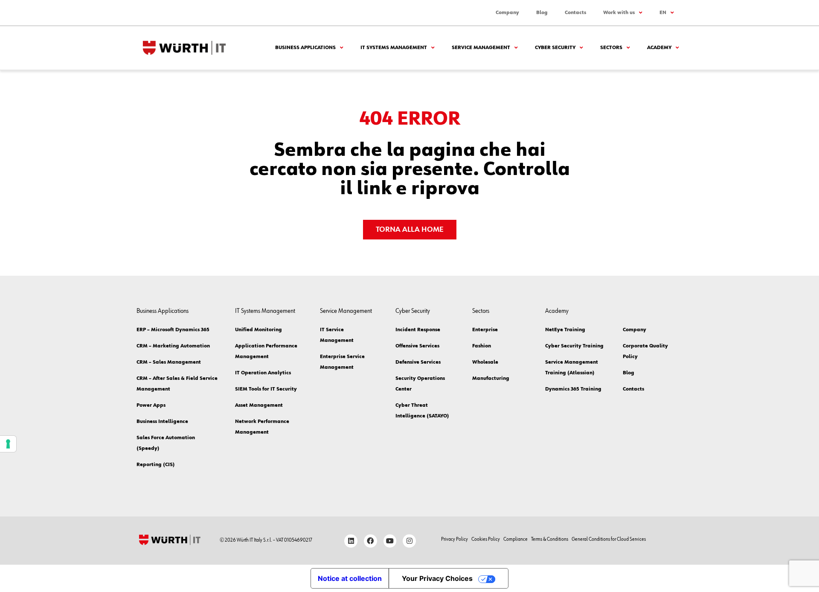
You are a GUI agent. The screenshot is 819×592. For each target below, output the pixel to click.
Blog (542, 12)
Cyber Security (555, 47)
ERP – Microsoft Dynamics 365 (172, 329)
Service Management (481, 47)
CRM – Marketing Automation (173, 346)
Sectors (611, 47)
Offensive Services (417, 346)
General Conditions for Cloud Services (609, 539)
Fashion (481, 346)
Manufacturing (490, 378)
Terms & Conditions (549, 539)
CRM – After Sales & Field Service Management (177, 384)
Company (507, 12)
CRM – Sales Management (168, 362)
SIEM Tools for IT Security (266, 389)
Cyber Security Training (574, 346)
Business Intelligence (162, 421)
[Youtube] (390, 541)
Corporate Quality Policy (645, 351)
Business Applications (305, 47)
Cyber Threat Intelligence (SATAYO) (422, 411)
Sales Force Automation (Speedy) (165, 443)
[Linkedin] (350, 541)
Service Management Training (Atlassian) (571, 368)
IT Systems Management (393, 47)
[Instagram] (409, 541)
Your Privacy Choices (437, 578)
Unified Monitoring (258, 329)
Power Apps (151, 405)
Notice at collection (350, 578)
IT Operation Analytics (263, 373)
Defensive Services (418, 362)
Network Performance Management (262, 427)
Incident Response (417, 329)
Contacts (575, 12)
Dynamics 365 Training (573, 389)
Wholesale (485, 362)
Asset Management (259, 405)
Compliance (515, 539)
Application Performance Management (266, 351)
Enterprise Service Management (342, 362)
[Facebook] (370, 541)
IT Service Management (337, 335)
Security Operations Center (420, 384)
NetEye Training (565, 329)
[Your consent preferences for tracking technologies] (8, 444)
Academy (659, 47)
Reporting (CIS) (155, 464)
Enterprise (485, 329)
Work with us (619, 12)
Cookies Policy (485, 539)
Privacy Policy (454, 539)
